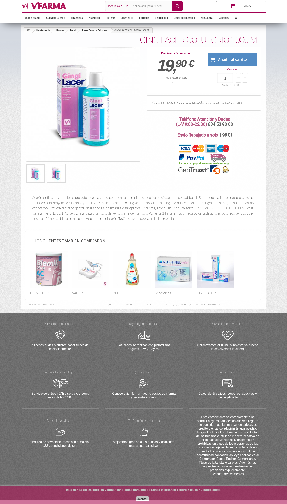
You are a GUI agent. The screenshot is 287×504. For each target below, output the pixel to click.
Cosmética (127, 18)
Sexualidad (161, 18)
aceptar (142, 498)
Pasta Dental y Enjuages (94, 30)
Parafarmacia (43, 30)
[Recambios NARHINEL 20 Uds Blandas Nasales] (173, 269)
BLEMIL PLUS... (41, 293)
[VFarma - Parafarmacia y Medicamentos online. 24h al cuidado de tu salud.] (60, 5)
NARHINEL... (81, 293)
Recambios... (164, 293)
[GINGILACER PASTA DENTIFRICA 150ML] (215, 269)
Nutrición (94, 18)
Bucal (73, 30)
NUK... (117, 293)
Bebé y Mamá (32, 18)
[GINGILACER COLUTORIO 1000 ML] (35, 173)
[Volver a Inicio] (28, 30)
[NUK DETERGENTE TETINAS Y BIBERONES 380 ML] (132, 269)
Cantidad (232, 69)
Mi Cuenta (207, 18)
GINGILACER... (207, 293)
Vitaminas (77, 18)
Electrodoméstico (184, 18)
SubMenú (224, 18)
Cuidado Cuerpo (55, 18)
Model (225, 85)
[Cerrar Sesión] (236, 18)
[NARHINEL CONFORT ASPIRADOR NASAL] (90, 269)
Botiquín (144, 18)
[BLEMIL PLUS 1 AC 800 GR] (49, 269)
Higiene (110, 18)
